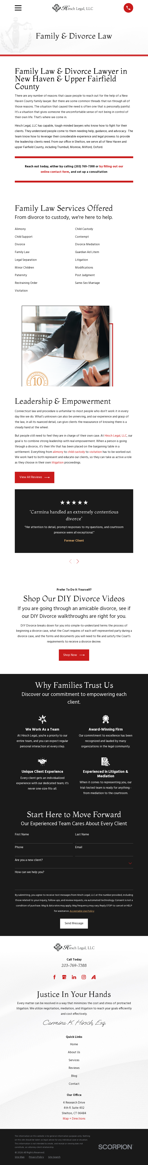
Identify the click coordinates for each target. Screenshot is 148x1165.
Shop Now (70, 655)
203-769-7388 (74, 965)
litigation (58, 462)
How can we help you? (29, 872)
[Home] (72, 8)
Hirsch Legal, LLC (116, 435)
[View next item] (78, 561)
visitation (95, 452)
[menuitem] (20, 1157)
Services (74, 1060)
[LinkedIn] (74, 977)
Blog (74, 1076)
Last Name (82, 834)
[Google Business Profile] (64, 977)
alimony (58, 452)
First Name (22, 834)
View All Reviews (30, 477)
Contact (74, 1084)
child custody (76, 452)
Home (74, 1044)
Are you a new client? (29, 860)
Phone (19, 847)
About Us (74, 1052)
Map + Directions (74, 1118)
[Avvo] (93, 977)
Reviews (74, 1068)
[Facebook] (54, 977)
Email (78, 847)
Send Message (74, 923)
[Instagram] (84, 977)
